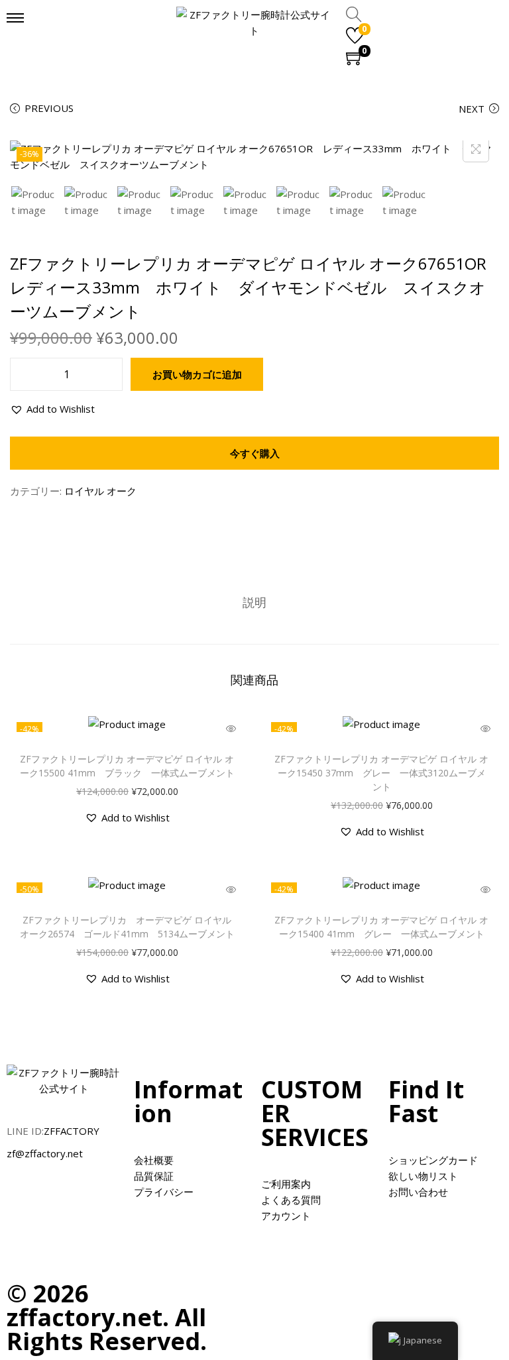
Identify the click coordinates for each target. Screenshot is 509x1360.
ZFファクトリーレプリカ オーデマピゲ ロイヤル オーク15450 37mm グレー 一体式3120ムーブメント (381, 773)
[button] (52, 409)
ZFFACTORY (71, 1130)
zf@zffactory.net (45, 1153)
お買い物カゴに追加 (197, 374)
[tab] (254, 602)
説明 (254, 602)
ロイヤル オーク (100, 490)
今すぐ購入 (255, 453)
